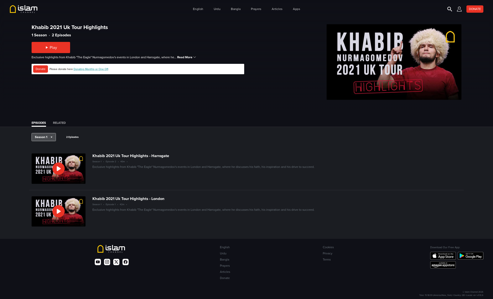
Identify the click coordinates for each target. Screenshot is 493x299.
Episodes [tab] (39, 123)
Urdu (217, 9)
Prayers (256, 9)
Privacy (327, 253)
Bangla (236, 9)
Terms (327, 259)
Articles (277, 9)
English (198, 9)
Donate (40, 69)
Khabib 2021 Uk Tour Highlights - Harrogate (130, 156)
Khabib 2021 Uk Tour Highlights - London (128, 199)
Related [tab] (59, 123)
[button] (44, 137)
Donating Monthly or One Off (91, 69)
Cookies (328, 247)
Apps (296, 9)
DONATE (475, 9)
